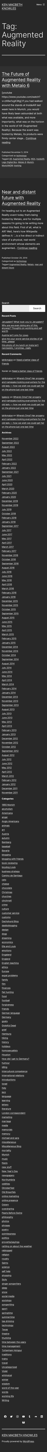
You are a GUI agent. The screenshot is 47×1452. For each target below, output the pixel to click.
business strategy (11, 871)
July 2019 (6, 509)
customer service (10, 913)
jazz (4, 1092)
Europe (5, 971)
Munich (30, 162)
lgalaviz (5, 397)
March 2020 (8, 488)
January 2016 (9, 597)
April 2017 (7, 542)
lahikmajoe (7, 360)
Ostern (5, 1204)
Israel (4, 1083)
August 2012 (8, 755)
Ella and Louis (9, 946)
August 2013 (8, 709)
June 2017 (7, 534)
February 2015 (9, 638)
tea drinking (8, 1321)
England (6, 959)
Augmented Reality (21, 159)
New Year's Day (10, 1171)
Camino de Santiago (12, 875)
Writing (5, 1400)
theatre (5, 1333)
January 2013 (9, 734)
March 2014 (8, 684)
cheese (5, 884)
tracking (17, 165)
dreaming (6, 938)
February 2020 (9, 492)
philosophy (7, 1217)
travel (5, 1363)
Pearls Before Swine (12, 1213)
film (4, 984)
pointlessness (9, 1233)
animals (6, 825)
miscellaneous (9, 1142)
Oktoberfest (8, 1188)
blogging (6, 854)
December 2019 (10, 501)
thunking (6, 1338)
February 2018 (9, 517)
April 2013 (7, 726)
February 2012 (9, 780)
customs (6, 917)
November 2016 (10, 555)
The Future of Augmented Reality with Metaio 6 (21, 79)
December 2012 (10, 738)
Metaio (30, 264)
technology (21, 155)
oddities (6, 1184)
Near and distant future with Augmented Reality (21, 197)
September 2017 (10, 526)
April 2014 (7, 680)
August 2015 (8, 617)
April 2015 (7, 630)
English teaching (10, 963)
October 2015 (9, 609)
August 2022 (8, 447)
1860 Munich (8, 804)
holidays (6, 1046)
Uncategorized (9, 1367)
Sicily (4, 1279)
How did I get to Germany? (15, 1059)
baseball (6, 846)
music (5, 1159)
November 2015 (10, 605)
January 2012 (9, 784)
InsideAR (40, 159)
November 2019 (10, 505)
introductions (8, 1079)
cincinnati (7, 900)
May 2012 (7, 767)
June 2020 (7, 480)
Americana (7, 813)
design (5, 929)
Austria (5, 834)
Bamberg (6, 842)
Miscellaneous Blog (11, 1146)
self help (6, 1271)
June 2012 (7, 763)
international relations (13, 1075)
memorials (7, 1129)
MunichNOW (7, 165)
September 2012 (10, 751)
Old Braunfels (9, 1192)
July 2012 (6, 759)
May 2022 (7, 455)
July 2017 (6, 530)
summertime (8, 1317)
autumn (6, 838)
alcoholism (7, 809)
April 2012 (7, 771)
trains (5, 1358)
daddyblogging (9, 925)
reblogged (7, 1250)
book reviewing (9, 863)
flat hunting (8, 992)
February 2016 (9, 592)
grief (4, 1029)
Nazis (4, 1163)
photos (5, 1221)
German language (11, 1013)
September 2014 (10, 659)
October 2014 (9, 655)
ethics (5, 967)
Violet (5, 1371)
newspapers (8, 1175)
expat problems (10, 975)
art (3, 829)
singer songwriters (11, 1283)
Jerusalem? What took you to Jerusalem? (23, 322)
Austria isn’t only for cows (15, 335)
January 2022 (9, 467)
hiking (5, 1038)
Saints (5, 1263)
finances (6, 988)
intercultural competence (14, 1071)
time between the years (14, 1342)
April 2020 (7, 484)
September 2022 (10, 443)
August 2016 (8, 567)
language (6, 1096)
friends (5, 1009)
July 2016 (6, 572)
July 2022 (7, 451)
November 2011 (10, 792)
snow (4, 1292)
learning (6, 1100)
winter (5, 1379)
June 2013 (7, 717)
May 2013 (7, 722)
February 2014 (9, 688)
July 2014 (7, 667)
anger (5, 817)
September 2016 (10, 563)
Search (5, 303)
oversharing (8, 1208)
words (5, 1392)
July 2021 (6, 476)
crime (4, 904)
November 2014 (10, 651)
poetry (5, 1229)
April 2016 (7, 584)
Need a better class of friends (27, 371)
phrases (6, 1225)
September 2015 (10, 613)
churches (6, 896)
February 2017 (9, 551)
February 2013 (9, 730)
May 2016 (7, 580)
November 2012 (10, 742)
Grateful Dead (9, 1025)
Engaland (6, 954)
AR (10, 159)
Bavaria (5, 850)
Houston (6, 1054)
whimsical (7, 1375)
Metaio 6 (22, 162)
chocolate (7, 888)
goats (5, 1021)
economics (7, 942)
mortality (6, 1150)
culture (5, 909)
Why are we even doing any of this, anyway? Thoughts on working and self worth (22, 328)
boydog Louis (9, 867)
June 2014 (7, 672)
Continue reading (27, 248)
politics (5, 1238)
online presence (10, 1200)
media (5, 1125)
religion (5, 1254)
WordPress (28, 1441)
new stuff (7, 1167)
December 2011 (9, 788)
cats (4, 879)
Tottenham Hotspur (12, 1350)
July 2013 (6, 713)
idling (4, 1067)
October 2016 (9, 559)
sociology (7, 1300)
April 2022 (7, 459)
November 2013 (10, 701)
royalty (5, 1258)
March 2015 (8, 634)
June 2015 (7, 622)
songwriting (8, 1304)
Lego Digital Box (9, 162)
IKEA (33, 159)
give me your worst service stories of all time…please (22, 340)
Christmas (7, 892)
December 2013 (10, 697)
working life (8, 1396)
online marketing (10, 1196)
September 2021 (10, 472)
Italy (4, 1088)
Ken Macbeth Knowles (19, 1435)
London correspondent (13, 1113)
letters (5, 1104)
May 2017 (7, 538)
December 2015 (10, 601)
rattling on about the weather (17, 1246)
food (4, 996)
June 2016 (7, 576)
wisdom (6, 1383)
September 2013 (10, 705)
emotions (6, 950)
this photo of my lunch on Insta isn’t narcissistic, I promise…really (20, 346)
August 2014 (8, 663)
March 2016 (8, 588)
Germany (6, 1017)
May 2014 (7, 676)
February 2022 (9, 463)
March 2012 (8, 776)
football (6, 1000)
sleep (4, 1288)
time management (11, 1346)
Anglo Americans (10, 821)
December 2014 (10, 647)
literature (6, 1108)
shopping (6, 1275)
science (6, 1267)
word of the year (10, 1388)
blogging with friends (13, 859)
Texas (5, 1329)
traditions (7, 1354)
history (5, 1042)
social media (8, 1296)
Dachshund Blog (10, 921)
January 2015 (9, 642)
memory (6, 1133)
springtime (7, 1313)
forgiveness (8, 1004)
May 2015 (7, 626)
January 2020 (9, 497)
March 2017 (8, 547)
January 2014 (9, 692)
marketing (7, 1117)
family (5, 979)
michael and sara (10, 1138)
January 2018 (9, 522)
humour (6, 1063)
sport (4, 1308)
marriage (6, 1121)
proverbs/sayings (10, 1242)
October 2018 (9, 513)
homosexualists (10, 1050)
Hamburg (6, 1034)
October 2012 (9, 746)
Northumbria (8, 1179)
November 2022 (10, 438)
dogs (4, 934)
